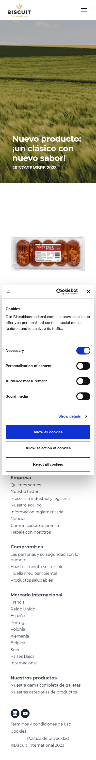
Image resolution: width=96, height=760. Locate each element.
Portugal (19, 622)
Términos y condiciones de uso (41, 724)
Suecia (17, 649)
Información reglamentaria (37, 512)
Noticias (18, 518)
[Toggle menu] (84, 10)
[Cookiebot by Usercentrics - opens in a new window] (58, 291)
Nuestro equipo (26, 505)
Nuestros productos (34, 678)
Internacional (24, 663)
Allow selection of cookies (48, 448)
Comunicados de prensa (35, 525)
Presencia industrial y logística (40, 498)
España (18, 615)
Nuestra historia (26, 491)
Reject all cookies (48, 464)
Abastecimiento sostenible (37, 566)
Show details (69, 416)
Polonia (18, 629)
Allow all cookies (48, 432)
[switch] (83, 366)
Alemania (20, 636)
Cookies (18, 731)
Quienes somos (26, 485)
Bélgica (18, 643)
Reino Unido (23, 609)
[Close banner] (88, 291)
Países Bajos (22, 656)
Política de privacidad (48, 738)
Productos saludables (32, 580)
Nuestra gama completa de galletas (46, 685)
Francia (18, 602)
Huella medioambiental (34, 573)
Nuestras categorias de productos (44, 692)
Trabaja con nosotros (31, 532)
